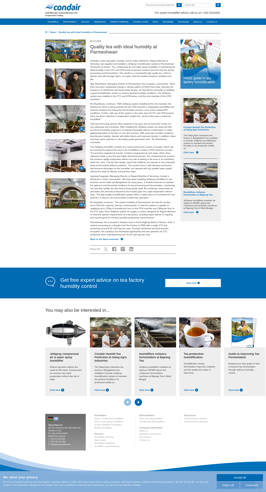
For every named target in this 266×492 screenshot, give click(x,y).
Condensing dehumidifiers (152, 421)
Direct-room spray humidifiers (108, 421)
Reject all (228, 485)
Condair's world (140, 21)
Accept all (240, 477)
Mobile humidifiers (103, 427)
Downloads (183, 21)
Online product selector (195, 418)
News (155, 21)
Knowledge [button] (168, 21)
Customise (251, 485)
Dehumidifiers (70, 21)
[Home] (46, 32)
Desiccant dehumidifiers (151, 418)
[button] (65, 51)
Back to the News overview (104, 239)
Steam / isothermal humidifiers (109, 418)
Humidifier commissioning (106, 446)
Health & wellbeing (119, 21)
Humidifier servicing (103, 437)
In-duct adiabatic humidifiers (108, 424)
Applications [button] (100, 21)
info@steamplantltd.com (60, 444)
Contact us (212, 21)
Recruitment (145, 437)
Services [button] (85, 21)
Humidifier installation (104, 443)
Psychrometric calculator (196, 421)
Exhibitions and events (150, 434)
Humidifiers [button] (53, 21)
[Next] (138, 402)
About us (197, 21)
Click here (189, 152)
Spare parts (100, 440)
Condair (63, 6)
